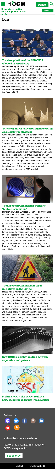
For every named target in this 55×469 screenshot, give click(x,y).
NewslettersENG (37, 466)
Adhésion (48, 11)
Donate (42, 4)
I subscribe (14, 455)
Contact (19, 466)
